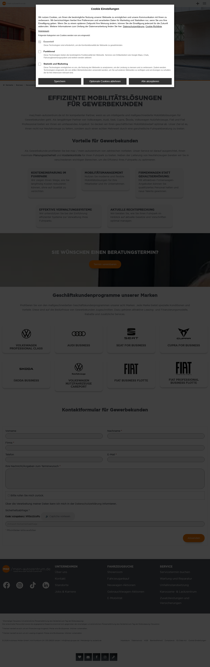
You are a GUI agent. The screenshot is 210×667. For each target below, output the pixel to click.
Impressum (43, 31)
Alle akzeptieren (150, 81)
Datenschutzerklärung (133, 26)
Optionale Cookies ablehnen (105, 81)
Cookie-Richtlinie (154, 26)
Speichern (59, 81)
